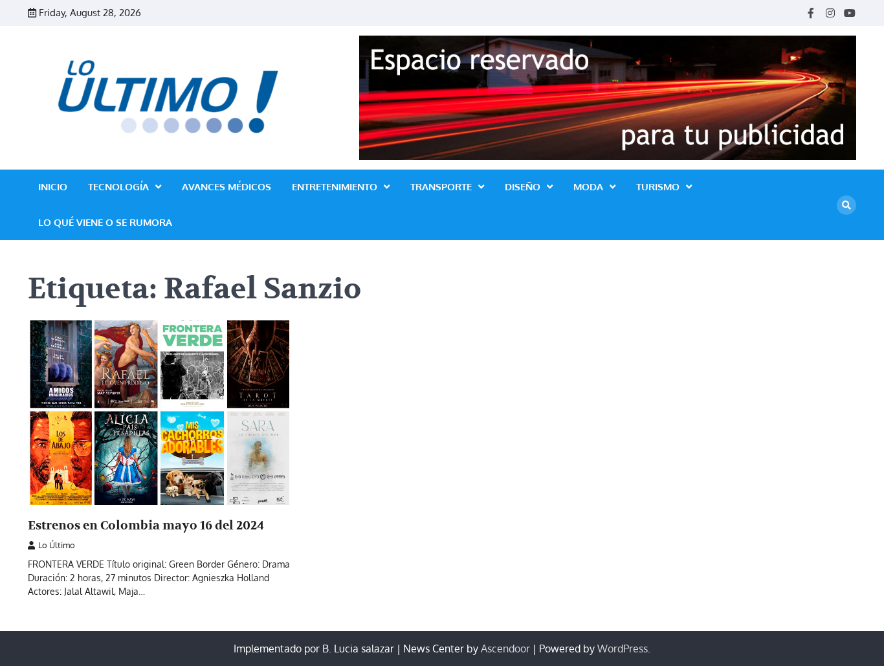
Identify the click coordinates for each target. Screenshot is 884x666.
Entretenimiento (334, 187)
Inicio (52, 187)
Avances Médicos (226, 187)
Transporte (441, 187)
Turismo (658, 187)
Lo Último (56, 545)
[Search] (846, 205)
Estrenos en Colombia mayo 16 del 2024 (146, 525)
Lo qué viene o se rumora (105, 222)
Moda (588, 187)
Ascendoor (505, 648)
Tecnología (118, 187)
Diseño (522, 187)
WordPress (622, 648)
